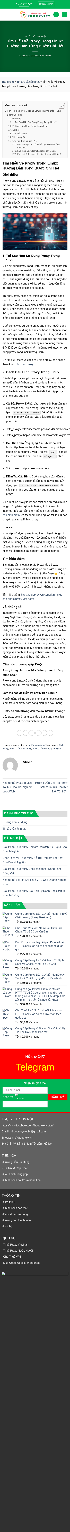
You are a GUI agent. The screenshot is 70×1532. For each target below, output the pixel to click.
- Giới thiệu (8, 1202)
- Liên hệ (7, 1226)
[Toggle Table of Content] (60, 106)
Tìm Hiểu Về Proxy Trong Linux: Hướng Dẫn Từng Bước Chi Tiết (34, 112)
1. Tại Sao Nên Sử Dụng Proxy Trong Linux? (34, 122)
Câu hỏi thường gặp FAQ (24, 141)
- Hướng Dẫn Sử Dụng (16, 1162)
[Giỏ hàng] (64, 14)
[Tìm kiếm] (56, 14)
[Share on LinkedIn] (50, 733)
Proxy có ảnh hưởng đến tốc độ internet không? (39, 154)
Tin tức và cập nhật (35, 36)
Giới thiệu (17, 118)
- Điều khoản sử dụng (15, 1214)
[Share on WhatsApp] (19, 733)
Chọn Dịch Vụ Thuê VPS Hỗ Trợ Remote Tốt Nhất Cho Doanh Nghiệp (33, 860)
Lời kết (15, 130)
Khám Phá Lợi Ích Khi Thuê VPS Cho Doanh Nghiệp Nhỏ (34, 882)
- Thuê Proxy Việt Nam (15, 1244)
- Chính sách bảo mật (14, 1208)
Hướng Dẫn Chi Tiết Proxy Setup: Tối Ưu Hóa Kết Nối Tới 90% (51, 787)
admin (48, 56)
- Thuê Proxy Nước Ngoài (17, 1250)
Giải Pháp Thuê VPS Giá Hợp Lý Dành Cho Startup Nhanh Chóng (34, 893)
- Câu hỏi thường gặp (15, 1174)
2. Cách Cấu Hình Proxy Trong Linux (30, 126)
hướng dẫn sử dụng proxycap (47, 748)
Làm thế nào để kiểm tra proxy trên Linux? (36, 151)
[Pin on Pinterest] (44, 733)
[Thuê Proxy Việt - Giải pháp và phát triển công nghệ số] (35, 14)
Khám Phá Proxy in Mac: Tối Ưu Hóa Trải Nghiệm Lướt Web (17, 787)
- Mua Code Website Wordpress (21, 1262)
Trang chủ (8, 81)
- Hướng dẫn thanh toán (16, 1220)
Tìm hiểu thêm (19, 133)
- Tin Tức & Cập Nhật (14, 1168)
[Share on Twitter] (32, 733)
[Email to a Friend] (38, 733)
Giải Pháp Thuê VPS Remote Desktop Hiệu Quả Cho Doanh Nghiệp (35, 849)
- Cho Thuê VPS (12, 1256)
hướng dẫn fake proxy (20, 748)
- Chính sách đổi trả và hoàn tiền (21, 1180)
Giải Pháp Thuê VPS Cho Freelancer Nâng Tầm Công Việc (32, 871)
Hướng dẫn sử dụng (15, 822)
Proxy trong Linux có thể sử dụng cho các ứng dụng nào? (38, 146)
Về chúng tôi (18, 137)
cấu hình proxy (24, 364)
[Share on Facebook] (26, 733)
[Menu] (5, 14)
